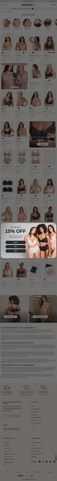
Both (15, 251)
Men (16, 246)
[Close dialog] (53, 224)
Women (16, 242)
